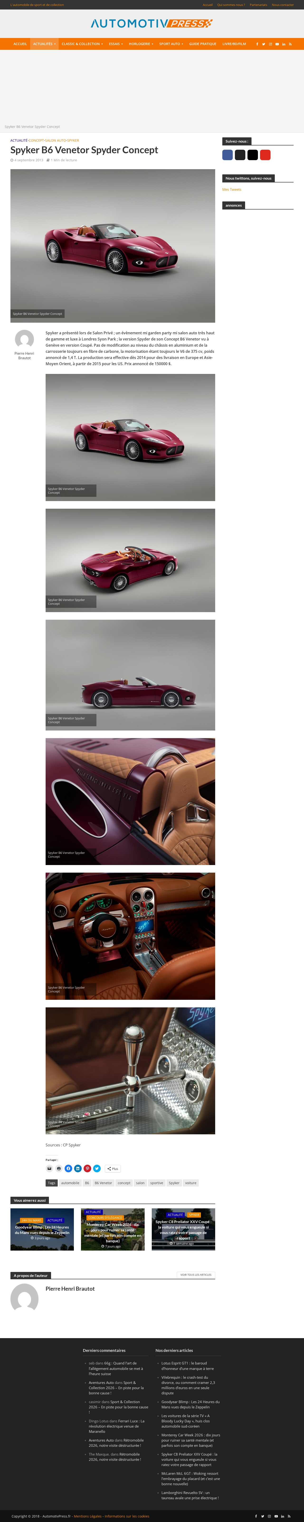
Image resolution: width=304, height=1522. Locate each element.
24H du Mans (31, 1220)
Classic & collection (81, 44)
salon (140, 1183)
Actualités (42, 44)
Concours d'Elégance (105, 1218)
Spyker (73, 140)
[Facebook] (227, 155)
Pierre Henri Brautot (24, 355)
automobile (70, 1183)
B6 (87, 1183)
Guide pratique (202, 44)
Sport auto (169, 44)
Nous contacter (283, 5)
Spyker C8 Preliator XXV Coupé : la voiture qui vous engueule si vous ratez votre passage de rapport (183, 1229)
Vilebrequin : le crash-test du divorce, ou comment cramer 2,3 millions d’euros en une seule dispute (188, 1385)
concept (124, 1183)
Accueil (208, 5)
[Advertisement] (152, 88)
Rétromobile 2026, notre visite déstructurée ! (116, 1443)
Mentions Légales (88, 1516)
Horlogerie (139, 44)
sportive (156, 1183)
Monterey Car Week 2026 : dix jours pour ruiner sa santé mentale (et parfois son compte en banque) (112, 1232)
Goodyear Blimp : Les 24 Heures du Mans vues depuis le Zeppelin (42, 1230)
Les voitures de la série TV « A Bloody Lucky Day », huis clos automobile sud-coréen (186, 1421)
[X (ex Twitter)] (240, 155)
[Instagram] (252, 155)
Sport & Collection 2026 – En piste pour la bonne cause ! (116, 1387)
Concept (36, 140)
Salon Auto (55, 140)
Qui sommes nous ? (231, 5)
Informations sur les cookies (127, 1516)
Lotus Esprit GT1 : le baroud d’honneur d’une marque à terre (188, 1366)
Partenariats (258, 5)
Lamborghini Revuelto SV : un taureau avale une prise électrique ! (190, 1495)
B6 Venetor (103, 1183)
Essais (114, 44)
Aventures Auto (101, 1382)
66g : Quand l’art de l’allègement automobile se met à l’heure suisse (116, 1368)
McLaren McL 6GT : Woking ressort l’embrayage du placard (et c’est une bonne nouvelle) (191, 1478)
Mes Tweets (231, 189)
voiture (190, 1183)
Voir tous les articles (195, 1274)
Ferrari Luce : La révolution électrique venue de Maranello (116, 1426)
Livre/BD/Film (234, 44)
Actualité (19, 140)
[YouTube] (265, 155)
